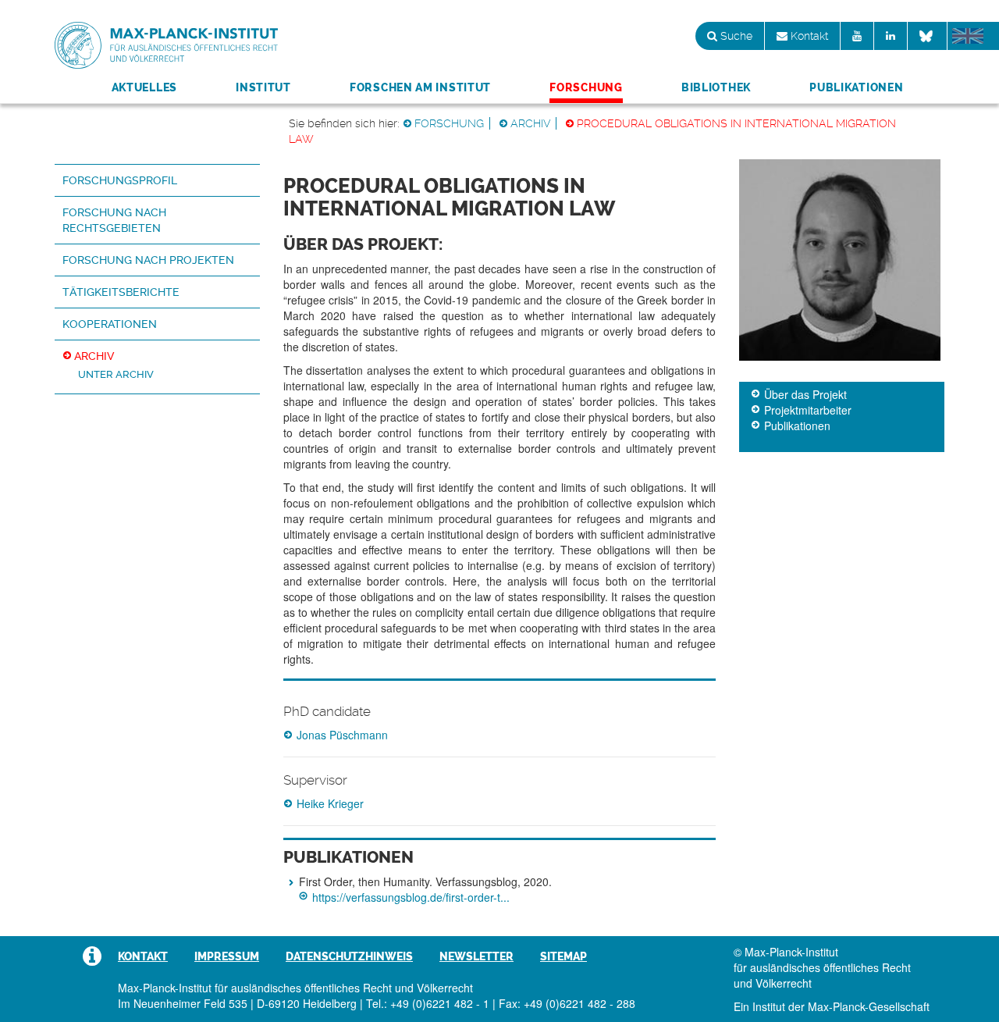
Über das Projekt (805, 394)
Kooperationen (109, 324)
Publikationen (856, 87)
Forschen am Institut (420, 87)
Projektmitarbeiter (807, 410)
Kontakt (807, 36)
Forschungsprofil (119, 180)
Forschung (585, 87)
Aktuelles (144, 87)
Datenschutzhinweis (349, 956)
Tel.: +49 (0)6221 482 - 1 (427, 1003)
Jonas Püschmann (342, 734)
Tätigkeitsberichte (121, 292)
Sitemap (563, 956)
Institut (263, 87)
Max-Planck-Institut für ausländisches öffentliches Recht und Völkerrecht (166, 45)
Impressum (226, 956)
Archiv (530, 123)
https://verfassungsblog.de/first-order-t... (411, 897)
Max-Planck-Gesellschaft (869, 1006)
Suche (734, 36)
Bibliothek (716, 87)
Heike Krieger (330, 803)
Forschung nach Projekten (148, 260)
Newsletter (476, 956)
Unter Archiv (116, 374)
